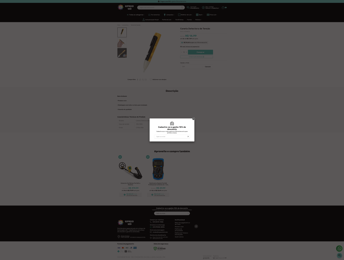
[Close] (193, 119)
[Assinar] (188, 136)
